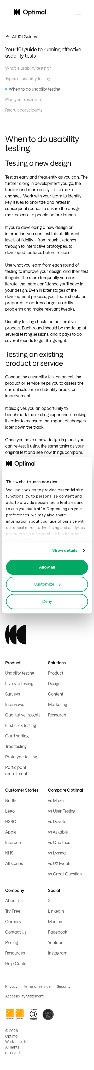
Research (57, 714)
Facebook (57, 931)
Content (55, 693)
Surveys (12, 693)
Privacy (11, 986)
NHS (9, 852)
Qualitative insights (22, 714)
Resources (15, 952)
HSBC (10, 821)
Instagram (57, 952)
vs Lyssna (57, 852)
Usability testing (19, 672)
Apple (10, 831)
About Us (13, 900)
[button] (78, 12)
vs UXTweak (59, 863)
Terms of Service (37, 986)
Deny (47, 601)
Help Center (16, 963)
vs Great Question (65, 873)
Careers (13, 921)
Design (54, 683)
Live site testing (19, 683)
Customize (44, 584)
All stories (14, 863)
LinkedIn (56, 910)
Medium (55, 921)
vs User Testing (61, 810)
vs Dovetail (58, 821)
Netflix (10, 800)
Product (55, 672)
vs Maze (56, 800)
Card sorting (17, 735)
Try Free (12, 910)
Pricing (11, 942)
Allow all (47, 567)
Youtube (55, 942)
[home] (30, 12)
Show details (64, 550)
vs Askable (58, 831)
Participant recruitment (16, 770)
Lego (10, 810)
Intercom (13, 842)
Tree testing (16, 746)
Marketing (57, 704)
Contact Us (15, 931)
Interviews (14, 704)
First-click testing (20, 725)
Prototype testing (21, 756)
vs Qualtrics (59, 842)
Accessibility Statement (24, 996)
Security (63, 986)
